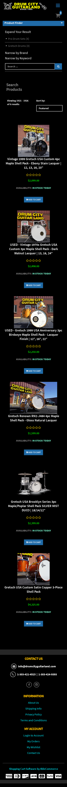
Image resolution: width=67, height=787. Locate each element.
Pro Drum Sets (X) (18, 38)
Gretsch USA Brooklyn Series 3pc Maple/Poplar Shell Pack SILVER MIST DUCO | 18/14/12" (33, 506)
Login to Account (33, 735)
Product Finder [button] (13, 23)
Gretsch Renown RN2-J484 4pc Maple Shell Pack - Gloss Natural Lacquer (33, 418)
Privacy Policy (33, 714)
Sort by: (40, 100)
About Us (33, 702)
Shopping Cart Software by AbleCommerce (33, 768)
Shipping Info (33, 708)
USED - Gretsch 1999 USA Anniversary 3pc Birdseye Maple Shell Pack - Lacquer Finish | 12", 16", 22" (33, 334)
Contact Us (33, 753)
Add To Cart (34, 199)
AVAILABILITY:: (24, 187)
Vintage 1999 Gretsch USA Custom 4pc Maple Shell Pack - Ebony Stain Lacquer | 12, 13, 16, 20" (33, 163)
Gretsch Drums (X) (19, 46)
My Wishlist (33, 747)
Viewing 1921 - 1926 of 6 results (17, 102)
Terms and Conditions (33, 720)
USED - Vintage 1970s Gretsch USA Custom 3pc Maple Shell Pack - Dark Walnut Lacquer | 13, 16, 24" (33, 249)
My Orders (33, 741)
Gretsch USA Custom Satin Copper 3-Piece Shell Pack (33, 589)
